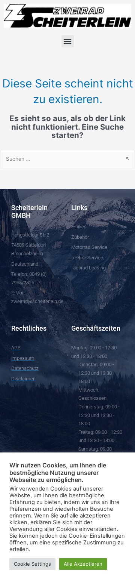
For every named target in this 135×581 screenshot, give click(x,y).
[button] (68, 41)
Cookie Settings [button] (32, 564)
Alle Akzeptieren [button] (83, 564)
